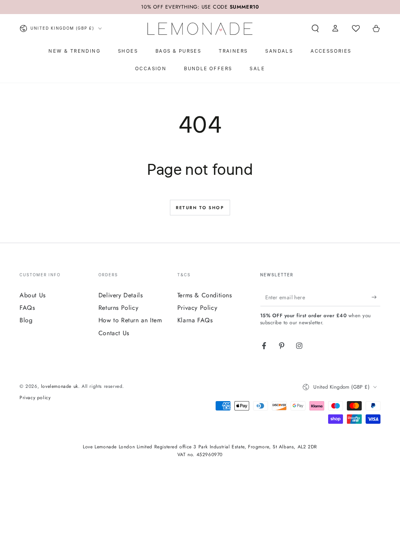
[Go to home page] (200, 28)
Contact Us (113, 333)
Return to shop (200, 207)
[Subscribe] (375, 297)
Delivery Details (120, 295)
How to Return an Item (130, 320)
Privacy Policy (197, 307)
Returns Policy (118, 307)
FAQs (27, 307)
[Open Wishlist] (356, 28)
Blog (26, 320)
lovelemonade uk (59, 386)
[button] (315, 28)
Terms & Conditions (204, 295)
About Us (33, 295)
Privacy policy (35, 397)
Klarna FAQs (195, 320)
